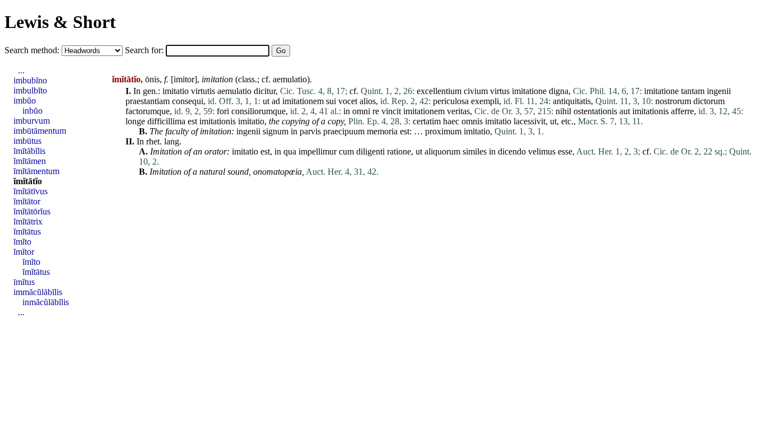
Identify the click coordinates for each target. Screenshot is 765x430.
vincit (391, 111)
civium (476, 91)
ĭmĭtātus (27, 231)
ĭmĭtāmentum (36, 171)
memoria (382, 131)
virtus (500, 91)
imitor (184, 79)
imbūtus (27, 141)
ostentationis (595, 111)
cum (346, 151)
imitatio (175, 91)
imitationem (303, 101)
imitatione (529, 91)
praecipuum (344, 131)
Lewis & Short (60, 22)
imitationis (650, 111)
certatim (427, 121)
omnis (472, 121)
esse (565, 151)
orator (215, 151)
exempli (485, 101)
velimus (542, 151)
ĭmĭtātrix (28, 221)
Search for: (145, 50)
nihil (563, 111)
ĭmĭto (22, 241)
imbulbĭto (30, 90)
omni (361, 111)
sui (331, 101)
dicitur (265, 91)
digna (558, 91)
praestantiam (147, 101)
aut (624, 111)
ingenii (719, 91)
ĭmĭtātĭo (27, 181)
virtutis (203, 91)
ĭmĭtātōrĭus (31, 211)
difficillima (166, 121)
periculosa (451, 101)
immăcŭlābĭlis (37, 292)
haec (451, 121)
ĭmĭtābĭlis (29, 151)
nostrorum (673, 101)
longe (135, 121)
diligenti (370, 151)
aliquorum (442, 151)
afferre (682, 111)
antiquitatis (572, 101)
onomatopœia (277, 171)
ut (266, 101)
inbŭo (32, 110)
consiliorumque (258, 111)
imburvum (31, 120)
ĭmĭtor (23, 251)
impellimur (317, 151)
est (192, 121)
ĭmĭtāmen (29, 161)
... (21, 70)
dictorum (709, 101)
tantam (693, 91)
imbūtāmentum (39, 130)
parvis (310, 131)
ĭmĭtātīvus (30, 191)
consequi (187, 101)
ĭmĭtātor (26, 201)
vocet (347, 101)
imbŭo (24, 100)
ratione (399, 151)
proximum (443, 131)
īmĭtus (24, 282)
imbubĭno (30, 80)
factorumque (147, 111)
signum (275, 131)
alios (368, 101)
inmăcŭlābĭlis (45, 302)
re (375, 111)
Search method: (33, 50)
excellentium (439, 91)
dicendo (512, 151)
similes (475, 151)
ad (276, 101)
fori (223, 111)
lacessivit (529, 121)
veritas (458, 111)
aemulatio (290, 79)
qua (289, 151)
